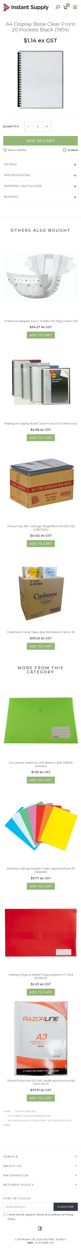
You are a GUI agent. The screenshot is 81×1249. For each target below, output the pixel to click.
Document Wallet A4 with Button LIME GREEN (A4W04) (41, 764)
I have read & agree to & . (40, 1217)
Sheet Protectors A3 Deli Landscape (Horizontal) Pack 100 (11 (41, 1082)
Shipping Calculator (23, 186)
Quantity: (11, 126)
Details (10, 164)
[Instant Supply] (27, 7)
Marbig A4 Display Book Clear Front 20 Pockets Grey (41, 423)
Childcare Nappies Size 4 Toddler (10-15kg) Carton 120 (41, 321)
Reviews (11, 196)
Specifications (17, 175)
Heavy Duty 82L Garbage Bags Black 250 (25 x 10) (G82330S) (41, 527)
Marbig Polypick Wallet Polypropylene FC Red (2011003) (41, 976)
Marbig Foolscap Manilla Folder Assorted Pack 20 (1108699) (41, 870)
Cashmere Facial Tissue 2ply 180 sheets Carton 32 (41, 632)
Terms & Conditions (49, 1214)
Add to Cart (40, 140)
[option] (40, 80)
